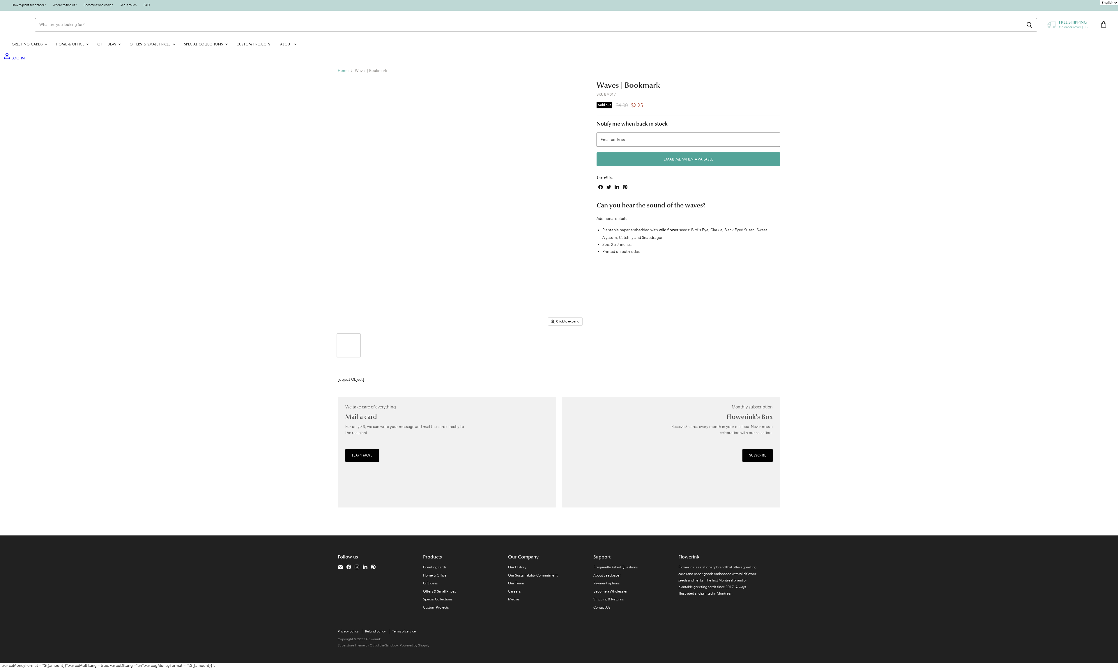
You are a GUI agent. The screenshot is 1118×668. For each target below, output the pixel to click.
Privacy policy (348, 631)
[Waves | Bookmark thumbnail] (348, 345)
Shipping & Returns (608, 599)
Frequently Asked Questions (615, 567)
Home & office (70, 44)
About (286, 44)
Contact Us (601, 607)
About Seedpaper (607, 575)
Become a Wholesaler (610, 591)
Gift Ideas (430, 583)
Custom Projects (436, 607)
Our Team (516, 583)
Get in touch (128, 5)
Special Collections (437, 599)
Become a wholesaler (98, 5)
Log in (17, 58)
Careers (514, 591)
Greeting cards (28, 44)
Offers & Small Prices (439, 591)
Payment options (606, 583)
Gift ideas (107, 44)
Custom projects (253, 44)
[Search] (1029, 24)
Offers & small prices (151, 44)
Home (343, 70)
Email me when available (688, 159)
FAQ (147, 5)
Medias (513, 599)
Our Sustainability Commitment (533, 575)
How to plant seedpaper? (29, 5)
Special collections (204, 44)
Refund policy (375, 631)
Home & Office (435, 575)
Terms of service (404, 631)
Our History (517, 567)
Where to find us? (65, 5)
